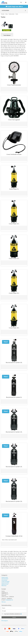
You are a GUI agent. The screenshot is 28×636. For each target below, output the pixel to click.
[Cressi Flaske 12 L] (14, 246)
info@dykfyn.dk (9, 600)
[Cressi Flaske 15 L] (14, 281)
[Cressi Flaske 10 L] (14, 211)
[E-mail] (14, 610)
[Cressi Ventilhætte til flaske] (14, 142)
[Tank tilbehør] (7, 26)
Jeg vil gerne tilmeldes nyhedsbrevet (13, 614)
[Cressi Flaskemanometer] (14, 72)
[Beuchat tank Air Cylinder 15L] (14, 489)
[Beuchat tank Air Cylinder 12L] (14, 419)
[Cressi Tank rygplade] (14, 107)
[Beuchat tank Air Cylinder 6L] (14, 385)
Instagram (5, 620)
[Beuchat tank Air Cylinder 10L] (14, 350)
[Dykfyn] (4, 2)
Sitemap (4, 601)
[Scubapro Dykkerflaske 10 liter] (14, 523)
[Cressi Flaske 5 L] (14, 176)
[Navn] (14, 608)
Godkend (14, 617)
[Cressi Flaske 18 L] (14, 315)
